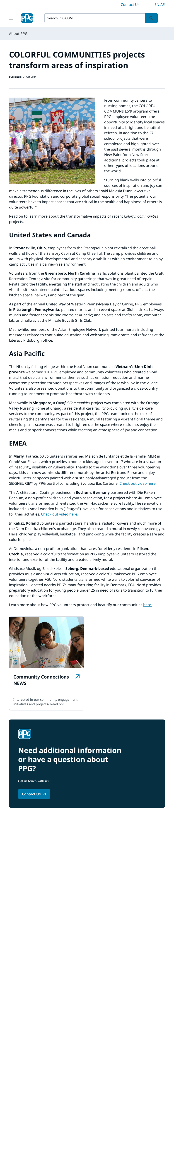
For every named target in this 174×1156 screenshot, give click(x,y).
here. (147, 604)
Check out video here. (138, 483)
